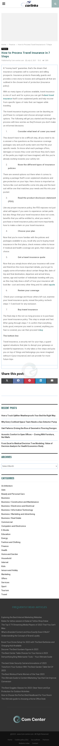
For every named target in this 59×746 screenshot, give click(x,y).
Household (6, 558)
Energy (4, 538)
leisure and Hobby (9, 570)
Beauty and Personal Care (13, 494)
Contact (35, 743)
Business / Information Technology (17, 510)
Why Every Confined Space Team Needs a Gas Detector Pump (29, 422)
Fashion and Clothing (10, 542)
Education (5, 534)
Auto (3, 490)
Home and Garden (9, 554)
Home (10, 740)
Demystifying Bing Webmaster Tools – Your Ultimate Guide (26, 657)
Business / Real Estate (11, 518)
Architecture (6, 486)
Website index (24, 743)
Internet (4, 562)
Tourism (5, 590)
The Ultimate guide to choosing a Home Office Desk (23, 699)
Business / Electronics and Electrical (17, 506)
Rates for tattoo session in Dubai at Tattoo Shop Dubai (24, 621)
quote (52, 284)
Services (5, 582)
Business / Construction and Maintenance (20, 502)
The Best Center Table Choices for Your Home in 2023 (24, 653)
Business (5, 498)
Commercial (7, 522)
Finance (4, 49)
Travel (4, 594)
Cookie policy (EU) (21, 740)
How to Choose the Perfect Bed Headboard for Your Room (26, 695)
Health (4, 550)
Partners (46, 740)
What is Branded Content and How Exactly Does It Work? (25, 632)
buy (41, 330)
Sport (3, 586)
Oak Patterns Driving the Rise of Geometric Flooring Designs (29, 428)
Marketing (5, 574)
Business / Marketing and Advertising (18, 514)
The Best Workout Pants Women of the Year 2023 (22, 674)
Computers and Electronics (13, 526)
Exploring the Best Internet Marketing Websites (21, 617)
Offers (4, 578)
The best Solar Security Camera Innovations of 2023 (24, 663)
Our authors (35, 740)
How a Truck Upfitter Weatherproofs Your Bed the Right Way (28, 415)
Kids (3, 566)
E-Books (5, 530)
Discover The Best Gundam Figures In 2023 (19, 649)
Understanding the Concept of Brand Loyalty (20, 636)
